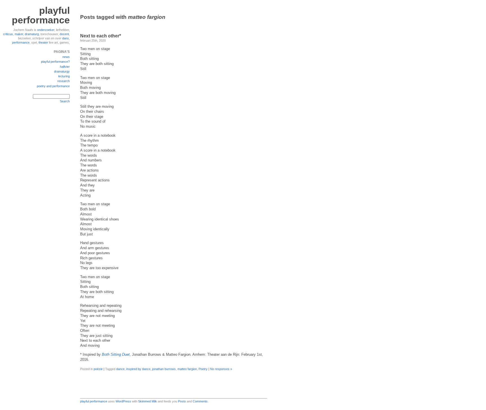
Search (65, 101)
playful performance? (55, 61)
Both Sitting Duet (116, 355)
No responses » (221, 369)
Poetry (203, 369)
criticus (8, 34)
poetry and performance (53, 86)
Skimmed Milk (147, 401)
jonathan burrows (164, 369)
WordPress (123, 401)
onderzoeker (45, 29)
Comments (200, 401)
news (66, 56)
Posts (182, 401)
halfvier (65, 66)
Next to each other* (100, 35)
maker (19, 34)
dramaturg (32, 34)
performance (21, 42)
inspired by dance (138, 369)
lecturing (64, 76)
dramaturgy (62, 71)
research (63, 81)
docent (64, 34)
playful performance (41, 15)
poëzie (98, 369)
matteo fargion (187, 369)
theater (43, 42)
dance (120, 369)
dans (65, 38)
